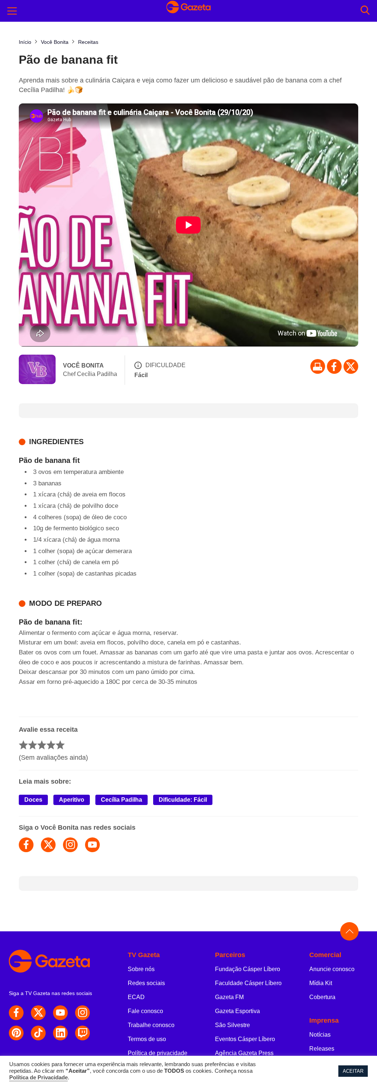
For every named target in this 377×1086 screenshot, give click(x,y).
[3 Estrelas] (41, 744)
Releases (321, 1048)
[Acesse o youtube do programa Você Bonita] (92, 844)
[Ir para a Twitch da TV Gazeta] (82, 1033)
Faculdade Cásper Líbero (248, 983)
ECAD (136, 997)
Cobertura (322, 997)
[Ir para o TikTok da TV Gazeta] (38, 1033)
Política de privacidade (157, 1053)
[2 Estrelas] (32, 744)
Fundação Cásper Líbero (247, 969)
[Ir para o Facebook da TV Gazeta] (334, 366)
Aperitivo (71, 800)
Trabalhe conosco (151, 1025)
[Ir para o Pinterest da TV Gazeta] (16, 1033)
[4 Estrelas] (51, 744)
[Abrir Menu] (12, 11)
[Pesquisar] (365, 11)
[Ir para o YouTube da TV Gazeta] (60, 1012)
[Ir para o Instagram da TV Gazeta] (82, 1012)
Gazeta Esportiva (237, 1011)
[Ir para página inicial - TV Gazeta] (188, 11)
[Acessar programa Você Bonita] (37, 370)
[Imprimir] (317, 366)
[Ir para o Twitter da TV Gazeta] (350, 366)
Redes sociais (146, 983)
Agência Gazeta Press (244, 1053)
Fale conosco (145, 1011)
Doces (33, 800)
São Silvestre (232, 1025)
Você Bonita (83, 365)
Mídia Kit (320, 983)
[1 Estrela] (23, 744)
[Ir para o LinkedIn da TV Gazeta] (60, 1033)
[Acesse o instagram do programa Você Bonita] (70, 844)
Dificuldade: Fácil (183, 800)
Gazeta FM (229, 997)
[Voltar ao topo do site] (349, 931)
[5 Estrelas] (60, 744)
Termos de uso (147, 1039)
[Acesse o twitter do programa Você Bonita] (48, 844)
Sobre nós (141, 969)
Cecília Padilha (121, 800)
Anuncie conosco (332, 969)
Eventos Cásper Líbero (245, 1039)
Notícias (320, 1034)
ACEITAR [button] (353, 1071)
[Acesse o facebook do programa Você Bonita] (26, 844)
